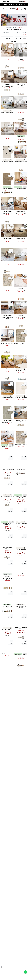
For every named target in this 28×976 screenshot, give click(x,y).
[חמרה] (25, 142)
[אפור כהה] (24, 476)
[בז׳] (8, 67)
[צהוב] (5, 590)
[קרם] (23, 68)
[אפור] (9, 90)
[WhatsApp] (25, 972)
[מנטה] (23, 142)
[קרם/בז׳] (19, 68)
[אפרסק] (19, 300)
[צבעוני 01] (19, 668)
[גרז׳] (23, 380)
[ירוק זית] (23, 827)
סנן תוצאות (20, 38)
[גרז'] (7, 560)
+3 (16, 141)
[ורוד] (21, 142)
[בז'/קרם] (21, 427)
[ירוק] (19, 142)
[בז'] (6, 222)
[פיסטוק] (21, 380)
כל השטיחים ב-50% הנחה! (15, 4)
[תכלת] (19, 380)
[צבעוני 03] (23, 668)
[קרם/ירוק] (8, 222)
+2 (2, 192)
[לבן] (5, 90)
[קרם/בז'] (20, 171)
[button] (24, 9)
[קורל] (9, 193)
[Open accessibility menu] (1, 966)
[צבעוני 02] (21, 668)
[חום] (8, 380)
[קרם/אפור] (21, 68)
